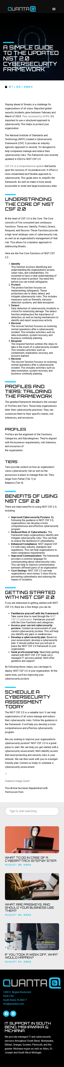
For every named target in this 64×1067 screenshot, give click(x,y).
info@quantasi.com (13, 1003)
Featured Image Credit (17, 781)
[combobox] (32, 811)
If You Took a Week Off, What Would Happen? (31, 956)
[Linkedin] (13, 1014)
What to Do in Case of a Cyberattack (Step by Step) (30, 859)
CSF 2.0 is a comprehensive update (24, 166)
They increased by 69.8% (35, 116)
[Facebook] (6, 1014)
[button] (53, 8)
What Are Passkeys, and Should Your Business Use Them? (29, 907)
